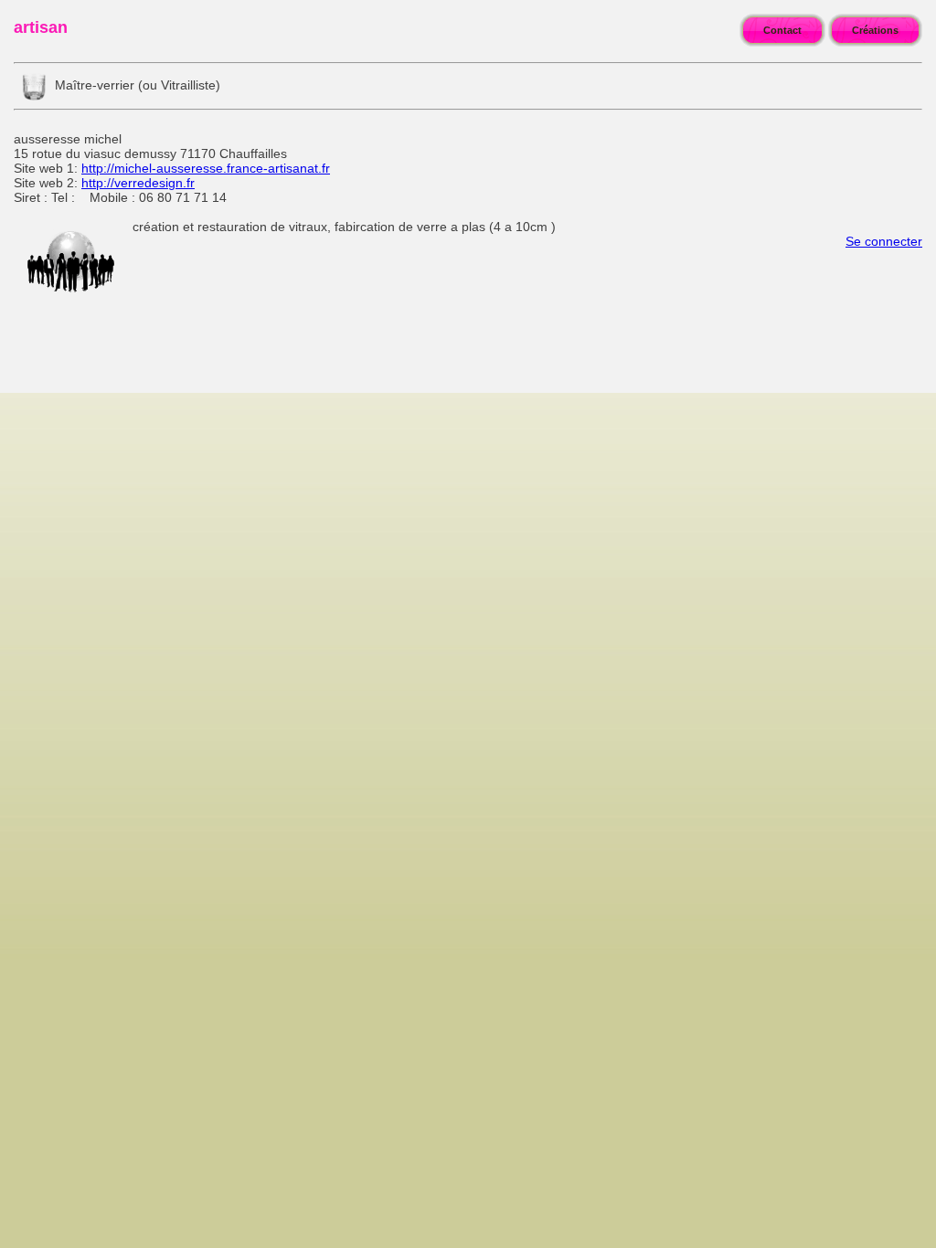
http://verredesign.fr (138, 182)
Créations (875, 30)
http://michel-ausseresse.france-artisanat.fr (205, 168)
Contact (782, 30)
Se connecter (884, 241)
